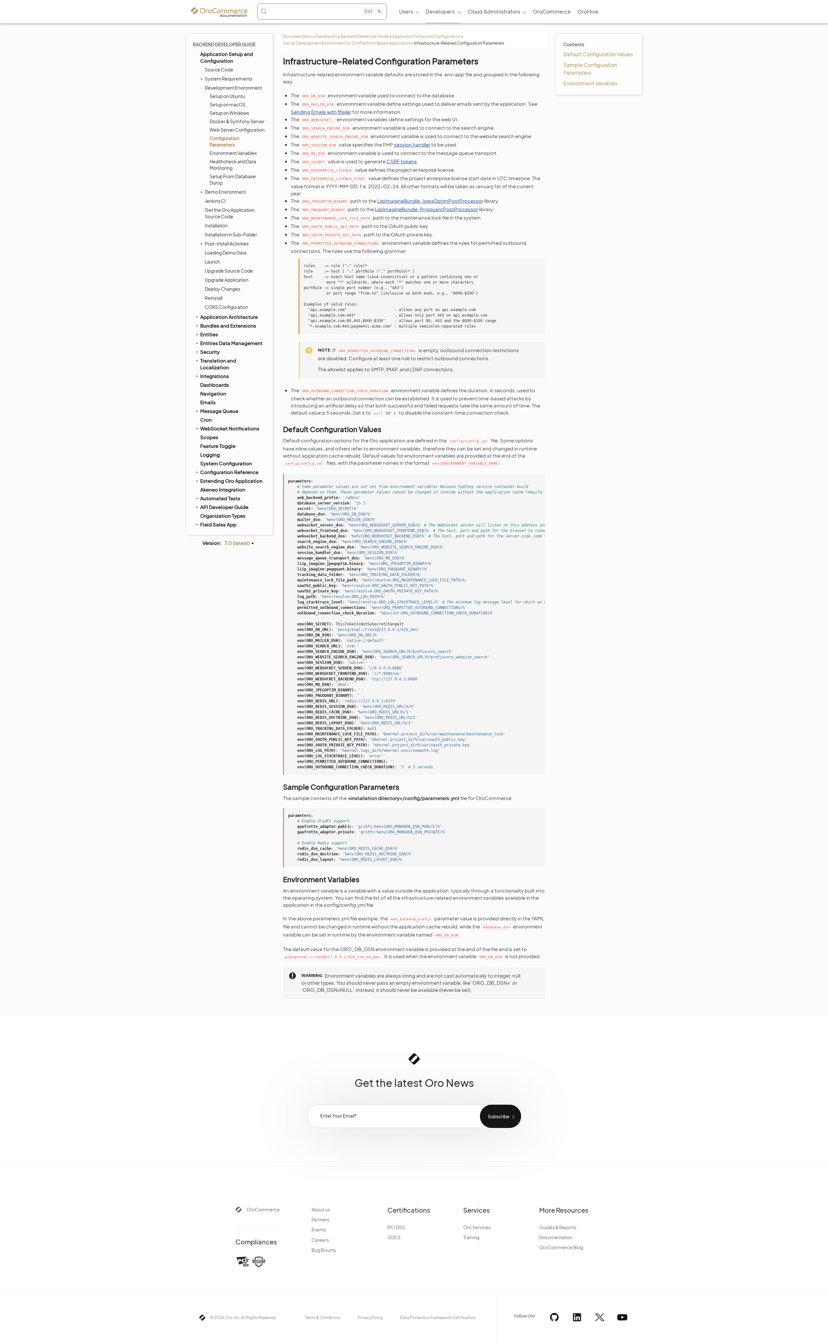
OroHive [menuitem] (587, 11)
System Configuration (226, 463)
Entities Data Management (231, 343)
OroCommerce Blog (561, 1247)
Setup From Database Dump (233, 179)
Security (210, 352)
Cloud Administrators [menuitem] (494, 11)
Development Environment (233, 88)
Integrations (214, 376)
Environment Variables (233, 153)
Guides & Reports (557, 1227)
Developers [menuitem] (440, 11)
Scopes (209, 437)
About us (320, 1209)
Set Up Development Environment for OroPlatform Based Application (346, 43)
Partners (320, 1219)
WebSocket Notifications (229, 428)
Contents (573, 44)
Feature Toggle (217, 446)
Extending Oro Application (231, 481)
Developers (326, 36)
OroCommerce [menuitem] (552, 11)
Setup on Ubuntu (227, 96)
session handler (412, 144)
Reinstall (214, 298)
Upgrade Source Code (229, 271)
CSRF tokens (402, 161)
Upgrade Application (226, 280)
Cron (206, 420)
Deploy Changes (222, 289)
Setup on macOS (227, 104)
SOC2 (393, 1237)
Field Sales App (218, 524)
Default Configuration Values (598, 54)
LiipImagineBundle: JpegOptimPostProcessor (430, 201)
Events (318, 1229)
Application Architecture (229, 317)
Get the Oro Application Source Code (230, 213)
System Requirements (228, 78)
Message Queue (219, 411)
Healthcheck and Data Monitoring (233, 164)
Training (471, 1237)
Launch (212, 262)
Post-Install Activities (227, 243)
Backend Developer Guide (365, 36)
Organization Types (222, 516)
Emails (208, 402)
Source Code (219, 69)
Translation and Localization (218, 363)
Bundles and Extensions (228, 325)
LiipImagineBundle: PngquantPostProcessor (426, 209)
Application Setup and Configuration (426, 36)
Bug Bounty (323, 1250)
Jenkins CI (215, 201)
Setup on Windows (229, 113)
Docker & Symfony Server (237, 121)
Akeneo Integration (222, 489)
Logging (210, 454)
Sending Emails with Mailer (321, 112)
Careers (320, 1240)
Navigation (213, 393)
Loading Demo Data (225, 252)
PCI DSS (396, 1227)
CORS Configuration (226, 307)
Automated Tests (220, 498)
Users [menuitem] (406, 11)
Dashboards (214, 385)
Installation (216, 225)
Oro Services (477, 1227)
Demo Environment (225, 192)
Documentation (297, 36)
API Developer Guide (224, 507)
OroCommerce (263, 1209)
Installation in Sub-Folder (231, 234)
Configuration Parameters (224, 141)
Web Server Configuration (237, 130)
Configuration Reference (229, 472)
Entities (209, 334)
